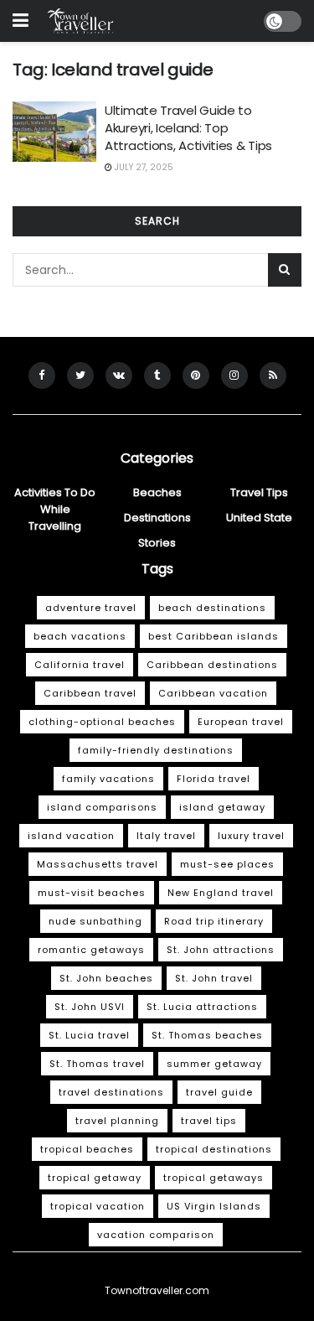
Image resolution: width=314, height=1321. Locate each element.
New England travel (220, 892)
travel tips (209, 1120)
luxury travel (251, 835)
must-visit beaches (92, 892)
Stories (157, 543)
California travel (79, 664)
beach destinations (212, 607)
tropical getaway (95, 1177)
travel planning (117, 1120)
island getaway (222, 807)
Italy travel (166, 835)
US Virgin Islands (214, 1206)
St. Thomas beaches (207, 1035)
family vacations (108, 778)
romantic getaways (91, 949)
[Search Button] (284, 270)
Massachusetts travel (97, 864)
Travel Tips (259, 492)
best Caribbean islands (213, 636)
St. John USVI (89, 1006)
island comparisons (102, 807)
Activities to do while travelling (54, 509)
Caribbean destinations (212, 664)
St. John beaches (106, 978)
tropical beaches (87, 1149)
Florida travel (213, 778)
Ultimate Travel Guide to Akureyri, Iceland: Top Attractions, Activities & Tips (188, 127)
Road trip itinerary (214, 921)
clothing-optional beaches (102, 721)
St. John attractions (221, 949)
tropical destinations (214, 1149)
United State (259, 518)
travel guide (219, 1092)
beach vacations (79, 636)
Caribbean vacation (213, 693)
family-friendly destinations (156, 750)
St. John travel (214, 978)
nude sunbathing (95, 921)
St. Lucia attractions (202, 1006)
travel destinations (111, 1092)
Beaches (157, 492)
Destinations (157, 518)
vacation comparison (155, 1234)
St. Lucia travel (89, 1035)
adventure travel (90, 607)
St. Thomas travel (97, 1063)
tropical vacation (97, 1206)
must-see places (227, 864)
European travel (241, 721)
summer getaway (214, 1063)
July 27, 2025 (142, 167)
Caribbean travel (90, 693)
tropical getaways (213, 1177)
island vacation (71, 835)
